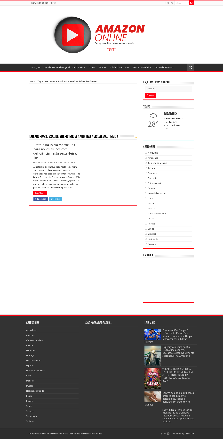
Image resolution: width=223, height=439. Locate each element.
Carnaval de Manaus (164, 67)
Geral (150, 198)
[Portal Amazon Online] (111, 34)
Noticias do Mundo (157, 213)
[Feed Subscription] (136, 137)
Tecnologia (153, 239)
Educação (152, 178)
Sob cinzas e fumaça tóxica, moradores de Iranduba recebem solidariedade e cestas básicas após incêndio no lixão (178, 415)
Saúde (52, 162)
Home (32, 81)
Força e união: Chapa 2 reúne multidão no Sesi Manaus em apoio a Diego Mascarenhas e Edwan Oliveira (168, 336)
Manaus (151, 203)
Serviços (152, 234)
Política (81, 67)
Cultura (92, 67)
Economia (152, 173)
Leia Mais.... (40, 193)
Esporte (102, 67)
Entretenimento (42, 162)
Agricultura (153, 153)
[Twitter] (168, 3)
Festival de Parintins (142, 67)
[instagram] (171, 3)
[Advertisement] (83, 110)
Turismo (152, 244)
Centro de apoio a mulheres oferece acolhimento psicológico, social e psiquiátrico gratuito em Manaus (169, 398)
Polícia (113, 67)
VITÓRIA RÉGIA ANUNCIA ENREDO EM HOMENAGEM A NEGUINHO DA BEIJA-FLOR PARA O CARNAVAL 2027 (177, 375)
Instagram (35, 67)
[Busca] (191, 2)
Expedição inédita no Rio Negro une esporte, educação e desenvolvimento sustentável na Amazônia (178, 351)
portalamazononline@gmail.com (59, 67)
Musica (151, 208)
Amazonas (124, 67)
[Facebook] (165, 3)
